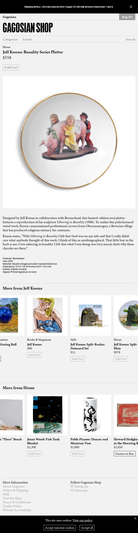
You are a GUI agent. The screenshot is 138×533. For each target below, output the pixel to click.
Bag (127, 16)
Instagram (81, 486)
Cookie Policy (12, 506)
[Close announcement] (131, 6)
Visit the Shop (12, 498)
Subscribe (81, 490)
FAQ (6, 494)
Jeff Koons (34, 344)
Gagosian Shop (28, 28)
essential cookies (59, 527)
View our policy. (83, 520)
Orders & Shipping (15, 490)
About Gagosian (14, 486)
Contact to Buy (124, 453)
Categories (10, 39)
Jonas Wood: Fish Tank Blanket (43, 441)
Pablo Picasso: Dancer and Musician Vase (89, 441)
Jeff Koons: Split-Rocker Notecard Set (87, 346)
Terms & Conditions (17, 502)
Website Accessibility (17, 509)
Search (130, 39)
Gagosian (9, 17)
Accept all (87, 527)
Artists (27, 39)
